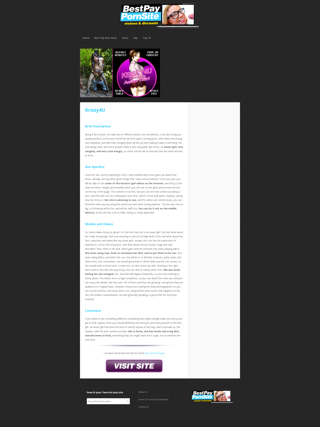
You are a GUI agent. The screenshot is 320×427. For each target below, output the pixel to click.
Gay (135, 37)
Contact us (143, 406)
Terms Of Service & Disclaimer (153, 399)
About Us (143, 391)
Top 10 (147, 37)
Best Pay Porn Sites (105, 37)
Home (85, 37)
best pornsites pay (154, 353)
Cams (125, 37)
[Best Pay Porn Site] (160, 33)
